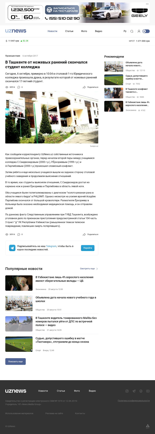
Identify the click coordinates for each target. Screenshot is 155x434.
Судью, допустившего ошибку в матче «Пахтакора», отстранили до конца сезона (62, 340)
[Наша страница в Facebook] (141, 391)
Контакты (80, 413)
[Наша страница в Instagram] (127, 391)
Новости (52, 31)
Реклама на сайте (54, 413)
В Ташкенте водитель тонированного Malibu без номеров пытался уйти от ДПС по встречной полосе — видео (66, 321)
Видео (98, 31)
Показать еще (15, 361)
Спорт (38, 350)
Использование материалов (19, 413)
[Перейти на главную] (15, 30)
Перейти (87, 248)
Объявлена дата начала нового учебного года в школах (66, 299)
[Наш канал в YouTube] (148, 391)
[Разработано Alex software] (148, 426)
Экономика (41, 289)
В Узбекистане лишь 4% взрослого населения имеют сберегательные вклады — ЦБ (64, 279)
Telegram (51, 246)
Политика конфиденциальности (134, 400)
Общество (40, 310)
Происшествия (12, 56)
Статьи (69, 31)
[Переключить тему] (146, 31)
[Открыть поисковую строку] (132, 31)
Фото (84, 31)
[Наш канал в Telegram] (134, 391)
